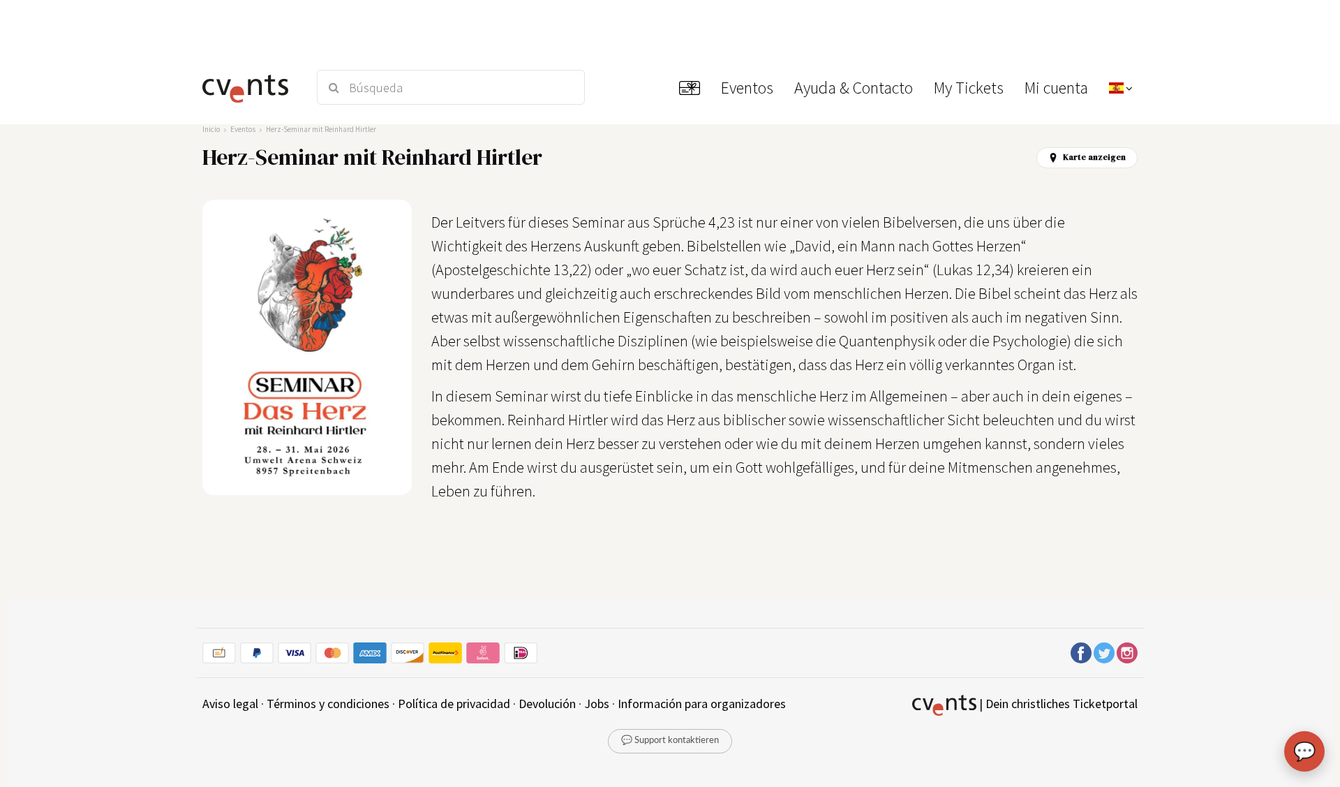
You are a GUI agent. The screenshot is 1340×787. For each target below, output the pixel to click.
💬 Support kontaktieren (670, 740)
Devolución (547, 704)
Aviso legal (230, 704)
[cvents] (250, 87)
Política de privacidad (454, 704)
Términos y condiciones (328, 704)
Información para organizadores (702, 704)
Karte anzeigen (1094, 157)
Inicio (211, 129)
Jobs (596, 704)
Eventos (242, 129)
